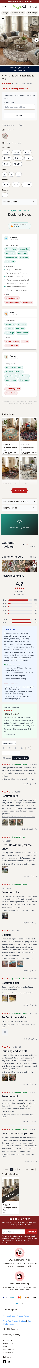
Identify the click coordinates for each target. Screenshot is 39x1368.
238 (26, 1169)
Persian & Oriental (18, 13)
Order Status (8, 1343)
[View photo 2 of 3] (12, 822)
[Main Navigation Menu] (3, 7)
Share (22, 125)
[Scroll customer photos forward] (35, 566)
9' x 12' (6, 164)
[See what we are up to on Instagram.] (9, 1361)
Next (32, 1169)
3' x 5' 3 (16, 152)
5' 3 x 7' (7, 158)
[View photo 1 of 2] (5, 998)
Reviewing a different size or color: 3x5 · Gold (17, 993)
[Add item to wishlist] (16, 419)
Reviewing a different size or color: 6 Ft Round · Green (18, 1155)
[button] (18, 18)
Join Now (31, 1232)
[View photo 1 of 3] (5, 822)
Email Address (9, 102)
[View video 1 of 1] (5, 1032)
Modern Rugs (32, 13)
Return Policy (8, 1349)
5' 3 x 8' (18, 158)
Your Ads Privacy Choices (14, 1321)
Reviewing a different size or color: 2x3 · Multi (17, 958)
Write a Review (21, 758)
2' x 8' (16, 184)
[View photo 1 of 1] (5, 869)
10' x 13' (17, 164)
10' (18, 174)
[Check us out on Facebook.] (4, 1361)
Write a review (27, 83)
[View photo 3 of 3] (20, 822)
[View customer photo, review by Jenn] (19, 566)
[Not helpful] (36, 876)
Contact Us (7, 1341)
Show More (19, 490)
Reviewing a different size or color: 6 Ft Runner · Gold (18, 1025)
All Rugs (5, 13)
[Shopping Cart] (36, 7)
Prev (6, 1169)
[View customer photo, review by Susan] (8, 566)
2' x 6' (6, 184)
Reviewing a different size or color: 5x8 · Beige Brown (18, 1116)
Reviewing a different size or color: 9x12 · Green (18, 817)
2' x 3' (6, 152)
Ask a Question (9, 125)
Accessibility (8, 1352)
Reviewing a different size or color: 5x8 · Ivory (18, 730)
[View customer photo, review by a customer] (31, 566)
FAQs (5, 1346)
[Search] (6, 7)
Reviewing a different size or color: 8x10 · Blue (18, 779)
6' (11, 174)
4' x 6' (27, 152)
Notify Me (20, 116)
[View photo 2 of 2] (12, 998)
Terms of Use (9, 1316)
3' (4, 174)
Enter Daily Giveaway (11, 1335)
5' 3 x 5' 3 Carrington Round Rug (28, 447)
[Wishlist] (33, 7)
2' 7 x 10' (27, 184)
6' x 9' (28, 158)
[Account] (30, 7)
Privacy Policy (9, 1238)
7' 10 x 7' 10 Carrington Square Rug (10, 447)
